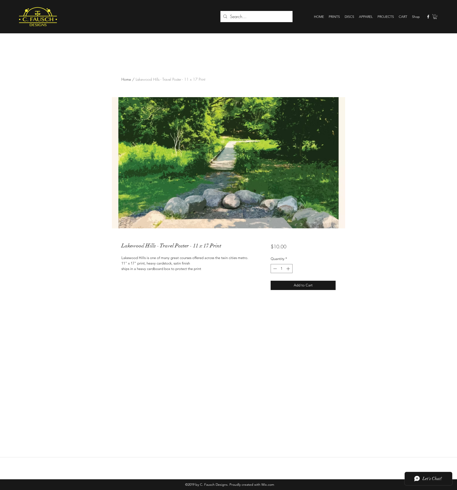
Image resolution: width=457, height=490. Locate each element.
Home (126, 79)
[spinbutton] (281, 268)
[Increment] (288, 268)
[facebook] (428, 16)
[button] (435, 16)
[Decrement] (274, 268)
